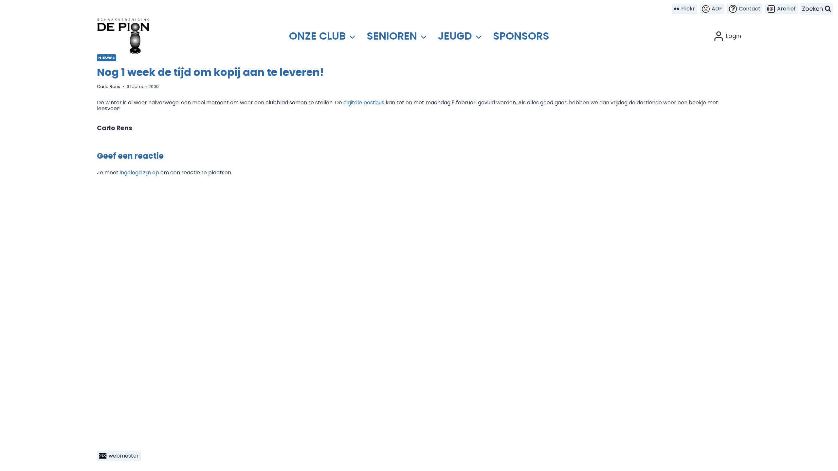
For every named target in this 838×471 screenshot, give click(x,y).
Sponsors (521, 35)
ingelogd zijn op (139, 172)
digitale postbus (363, 102)
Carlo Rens (108, 86)
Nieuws (106, 57)
